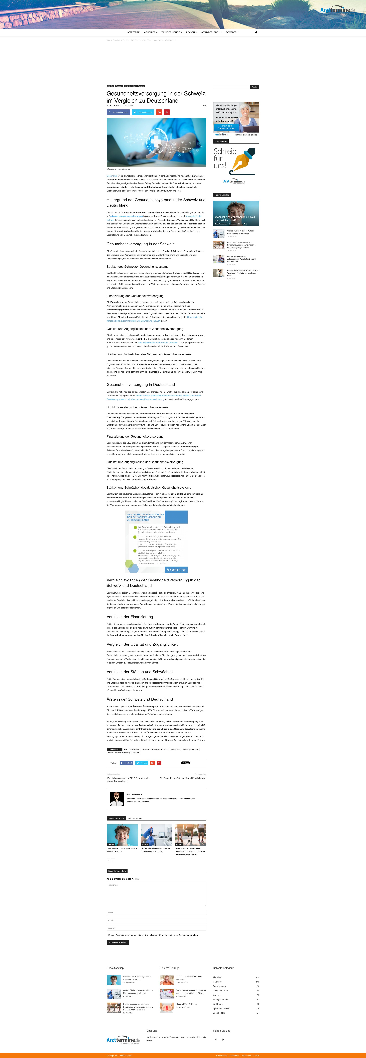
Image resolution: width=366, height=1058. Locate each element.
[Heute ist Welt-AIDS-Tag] (167, 1008)
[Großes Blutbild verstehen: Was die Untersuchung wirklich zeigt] (156, 835)
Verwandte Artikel (116, 818)
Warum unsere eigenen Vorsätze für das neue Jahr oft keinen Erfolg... (191, 991)
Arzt (125, 749)
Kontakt (256, 1055)
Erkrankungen (219, 986)
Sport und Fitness (221, 1008)
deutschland (134, 749)
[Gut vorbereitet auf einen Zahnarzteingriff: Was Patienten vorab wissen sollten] (218, 259)
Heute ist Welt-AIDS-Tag (186, 1004)
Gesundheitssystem (190, 749)
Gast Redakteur (115, 106)
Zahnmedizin (219, 1012)
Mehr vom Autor (135, 818)
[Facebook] (216, 1039)
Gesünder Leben (210, 32)
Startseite (133, 32)
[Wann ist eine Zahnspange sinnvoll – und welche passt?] (122, 835)
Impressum (246, 1055)
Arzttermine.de (221, 1055)
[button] (255, 32)
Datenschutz (234, 1055)
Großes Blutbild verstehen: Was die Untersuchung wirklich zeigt (241, 231)
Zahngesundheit (170, 32)
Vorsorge (141, 86)
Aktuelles (149, 32)
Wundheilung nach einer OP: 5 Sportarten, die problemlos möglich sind (128, 780)
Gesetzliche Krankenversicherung (155, 749)
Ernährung (218, 1003)
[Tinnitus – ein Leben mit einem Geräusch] (167, 980)
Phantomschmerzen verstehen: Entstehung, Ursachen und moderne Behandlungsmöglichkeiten (190, 851)
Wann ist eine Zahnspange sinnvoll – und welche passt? (236, 218)
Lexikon (190, 32)
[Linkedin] (223, 1039)
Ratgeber (231, 32)
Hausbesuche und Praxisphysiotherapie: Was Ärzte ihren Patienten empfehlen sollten (243, 273)
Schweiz (136, 753)
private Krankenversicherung (119, 753)
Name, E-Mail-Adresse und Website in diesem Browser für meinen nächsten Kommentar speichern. (154, 935)
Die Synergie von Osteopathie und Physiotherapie (183, 778)
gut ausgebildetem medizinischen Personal (158, 342)
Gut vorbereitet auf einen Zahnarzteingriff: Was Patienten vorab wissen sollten (241, 259)
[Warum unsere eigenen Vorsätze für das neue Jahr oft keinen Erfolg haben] (167, 994)
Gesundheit (112, 175)
